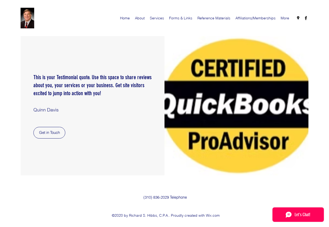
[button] (49, 133)
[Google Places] (298, 18)
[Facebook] (305, 18)
